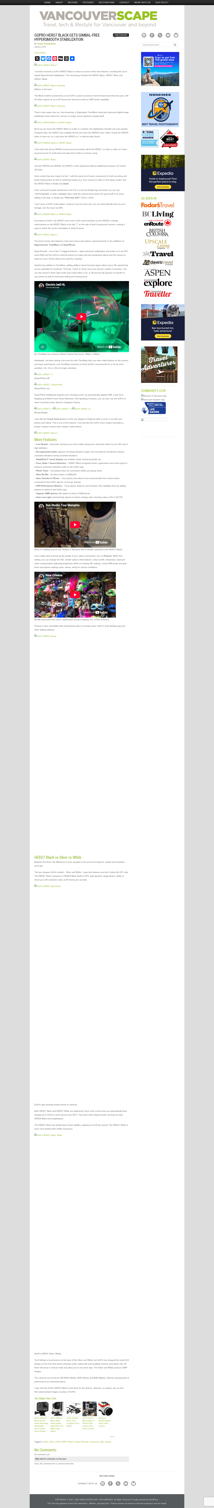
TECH (36, 53)
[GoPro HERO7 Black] (45, 159)
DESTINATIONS (107, 2)
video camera (105, 1442)
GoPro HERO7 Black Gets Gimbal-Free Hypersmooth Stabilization (67, 37)
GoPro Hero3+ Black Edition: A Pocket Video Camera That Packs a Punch (88, 1423)
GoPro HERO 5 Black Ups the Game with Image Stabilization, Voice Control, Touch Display (41, 1424)
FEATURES (88, 2)
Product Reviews (81, 1442)
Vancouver (94, 1442)
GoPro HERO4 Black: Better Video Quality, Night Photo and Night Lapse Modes (56, 1424)
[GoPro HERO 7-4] (43, 409)
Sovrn (112, 1437)
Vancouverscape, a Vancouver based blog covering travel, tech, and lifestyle (107, 19)
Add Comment (121, 35)
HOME (47, 2)
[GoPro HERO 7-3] (62, 409)
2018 (46, 1442)
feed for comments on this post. (51, 1459)
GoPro (51, 1442)
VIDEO (43, 53)
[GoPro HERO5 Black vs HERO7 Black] (52, 122)
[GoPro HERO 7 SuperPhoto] (48, 384)
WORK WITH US (142, 2)
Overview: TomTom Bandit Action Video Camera (104, 1422)
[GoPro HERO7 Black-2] (46, 234)
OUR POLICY (162, 2)
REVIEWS (73, 2)
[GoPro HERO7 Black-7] (46, 65)
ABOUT (59, 2)
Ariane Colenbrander (46, 44)
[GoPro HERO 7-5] (81, 409)
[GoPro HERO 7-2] (43, 374)
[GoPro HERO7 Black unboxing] (49, 85)
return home (107, 1476)
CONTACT (124, 2)
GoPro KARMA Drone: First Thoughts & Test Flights (72, 1422)
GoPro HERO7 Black (64, 1442)
